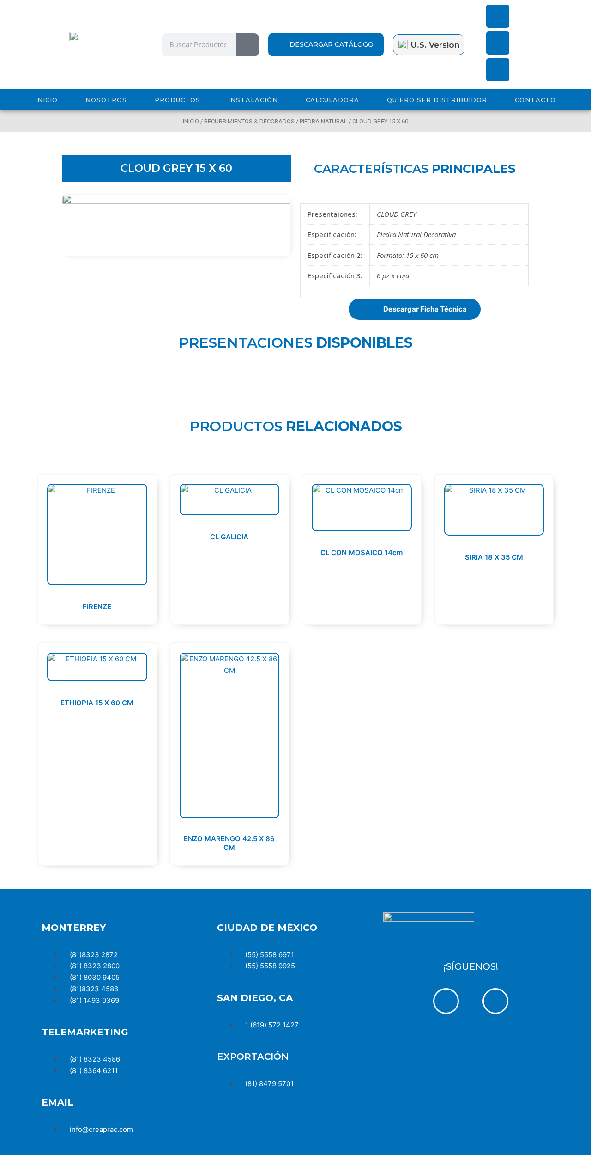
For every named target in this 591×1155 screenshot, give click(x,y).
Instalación (253, 100)
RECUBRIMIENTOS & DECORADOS (249, 121)
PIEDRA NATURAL (323, 121)
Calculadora (332, 100)
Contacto (535, 100)
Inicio (191, 121)
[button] (415, 309)
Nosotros (106, 100)
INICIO (46, 100)
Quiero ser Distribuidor (437, 100)
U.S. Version (435, 44)
